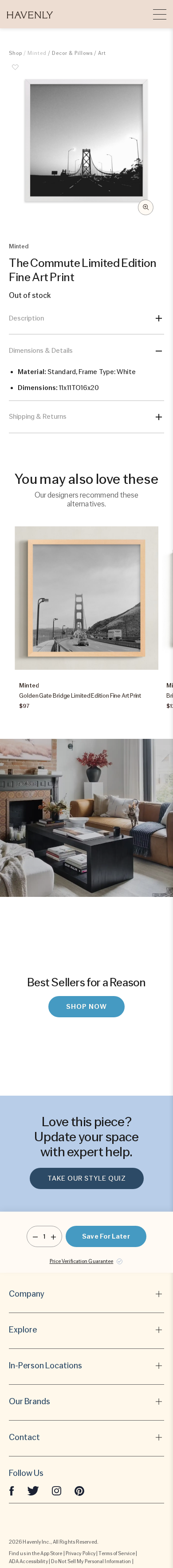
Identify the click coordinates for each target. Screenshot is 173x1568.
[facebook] (11, 1490)
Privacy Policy (80, 1553)
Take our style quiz (86, 1178)
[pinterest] (79, 1490)
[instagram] (57, 1490)
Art (102, 53)
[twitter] (33, 1490)
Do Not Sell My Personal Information (91, 1561)
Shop (15, 53)
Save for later (106, 1236)
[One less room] (35, 1236)
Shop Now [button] (86, 1007)
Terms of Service (116, 1553)
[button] (30, 14)
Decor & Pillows (72, 53)
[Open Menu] (159, 14)
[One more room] (53, 1236)
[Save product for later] (15, 72)
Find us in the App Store (35, 1553)
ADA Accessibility (28, 1561)
